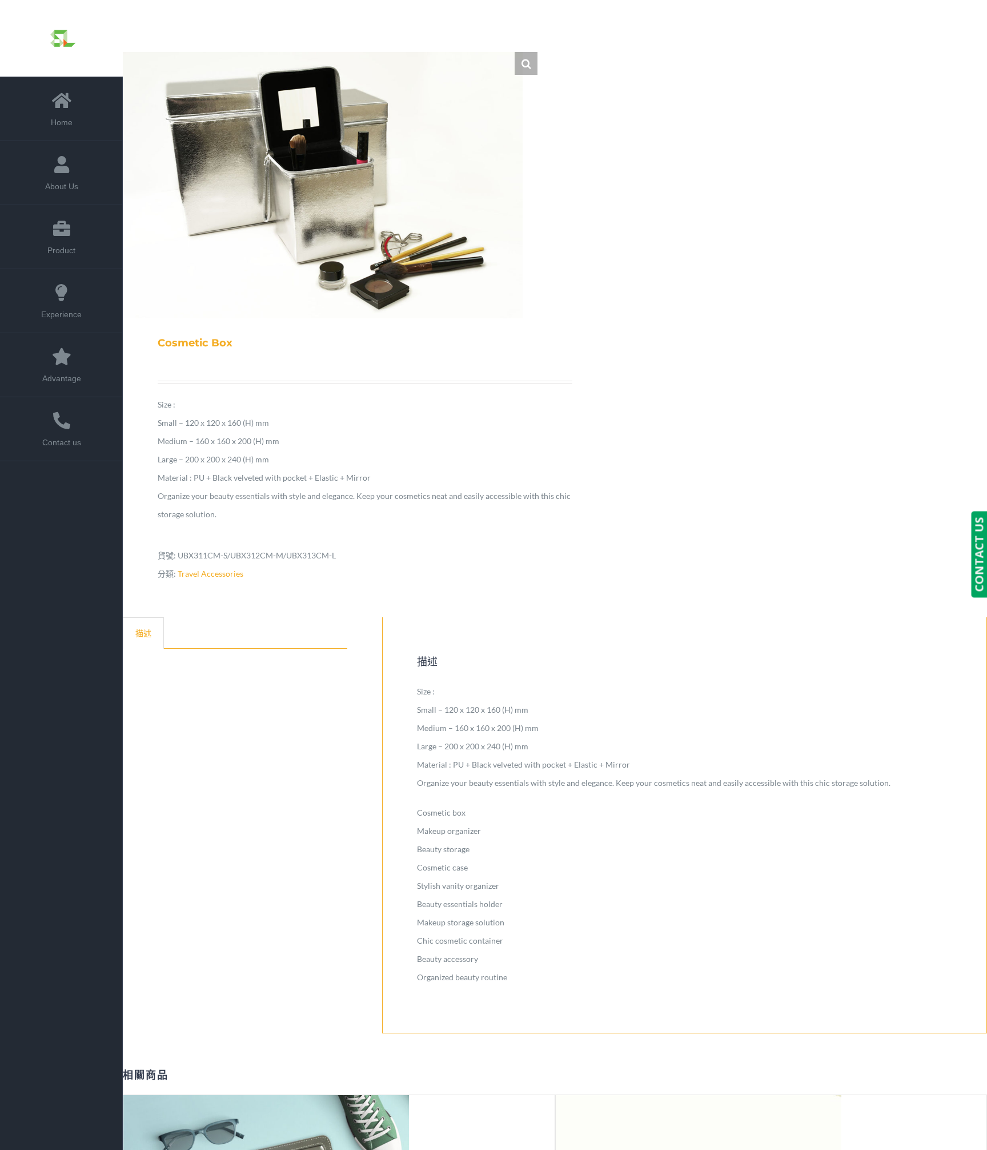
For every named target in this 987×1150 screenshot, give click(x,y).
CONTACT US (978, 554)
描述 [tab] (143, 633)
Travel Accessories (210, 573)
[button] (526, 63)
